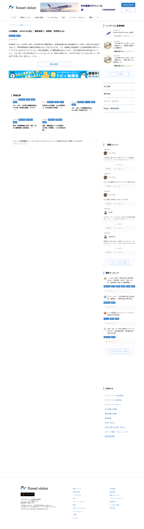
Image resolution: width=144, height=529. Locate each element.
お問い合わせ (110, 423)
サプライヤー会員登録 (113, 400)
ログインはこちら (20, 143)
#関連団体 (59, 119)
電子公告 (112, 508)
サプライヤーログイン (113, 405)
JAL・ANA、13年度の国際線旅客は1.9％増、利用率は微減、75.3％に (25, 107)
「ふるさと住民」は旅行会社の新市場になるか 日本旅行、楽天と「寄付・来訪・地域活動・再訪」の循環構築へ (120, 280)
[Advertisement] (119, 129)
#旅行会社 (22, 119)
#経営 (133, 286)
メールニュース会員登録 (114, 395)
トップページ (13, 25)
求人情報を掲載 (111, 409)
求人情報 (107, 86)
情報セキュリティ (115, 495)
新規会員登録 (128, 5)
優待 (91, 17)
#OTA (128, 286)
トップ (13, 17)
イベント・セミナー (77, 17)
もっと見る (119, 74)
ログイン (128, 10)
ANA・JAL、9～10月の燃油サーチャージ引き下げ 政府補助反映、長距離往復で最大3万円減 (121, 331)
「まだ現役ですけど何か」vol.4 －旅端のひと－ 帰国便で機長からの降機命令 (123, 46)
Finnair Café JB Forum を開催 (123, 32)
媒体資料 (108, 418)
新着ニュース (25, 17)
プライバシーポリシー (116, 498)
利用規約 (112, 501)
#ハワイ (87, 102)
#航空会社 (12, 36)
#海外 (18, 36)
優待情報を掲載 (111, 414)
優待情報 (107, 94)
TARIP (75, 514)
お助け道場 (39, 17)
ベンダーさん (53, 17)
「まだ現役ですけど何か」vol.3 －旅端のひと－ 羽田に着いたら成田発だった (123, 60)
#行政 (113, 286)
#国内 (33, 99)
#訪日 (15, 102)
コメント (112, 291)
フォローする (29, 494)
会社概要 (112, 488)
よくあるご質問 (114, 505)
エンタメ (75, 518)
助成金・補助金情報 (111, 108)
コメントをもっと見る (119, 263)
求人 (63, 17)
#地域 (123, 286)
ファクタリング (78, 511)
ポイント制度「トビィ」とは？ (116, 432)
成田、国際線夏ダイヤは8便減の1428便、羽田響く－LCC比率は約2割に (54, 128)
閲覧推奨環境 (110, 436)
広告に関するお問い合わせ (115, 427)
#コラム (106, 318)
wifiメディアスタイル (79, 508)
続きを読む (54, 64)
